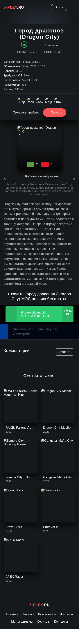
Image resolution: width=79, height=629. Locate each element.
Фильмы (66, 614)
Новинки (28, 614)
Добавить (64, 352)
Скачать (56, 112)
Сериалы (43, 621)
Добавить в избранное (41, 176)
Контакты (61, 621)
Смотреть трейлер (26, 112)
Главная (12, 614)
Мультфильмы (22, 621)
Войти (59, 7)
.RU (14, 7)
